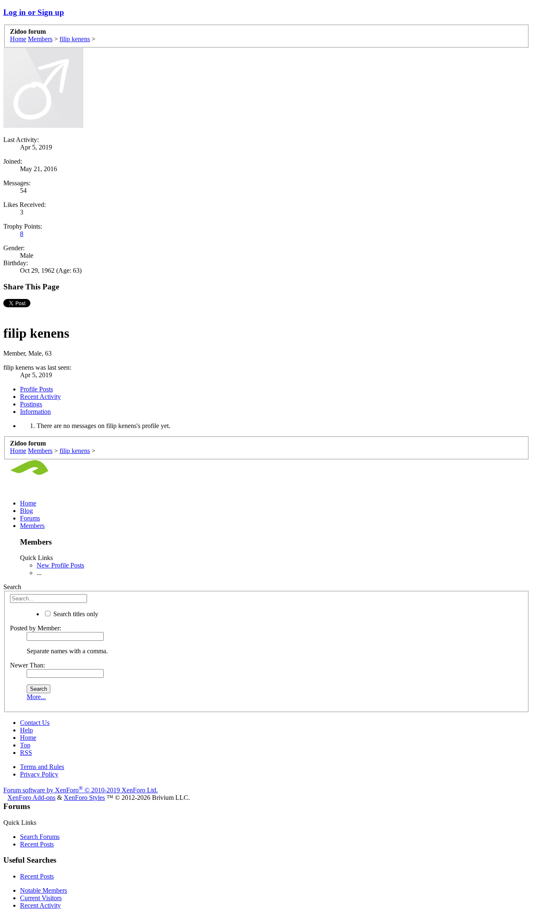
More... (36, 696)
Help (26, 730)
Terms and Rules (42, 766)
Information (35, 411)
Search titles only (75, 613)
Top (25, 745)
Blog (26, 510)
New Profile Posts (60, 565)
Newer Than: (27, 665)
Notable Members (43, 890)
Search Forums (40, 836)
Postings (31, 404)
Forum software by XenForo (80, 790)
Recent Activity (40, 396)
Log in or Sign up (33, 12)
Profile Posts (36, 389)
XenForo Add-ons (31, 797)
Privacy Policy (39, 774)
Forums (30, 518)
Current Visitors (41, 897)
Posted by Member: (35, 628)
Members (32, 525)
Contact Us (35, 722)
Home (28, 503)
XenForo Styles (84, 797)
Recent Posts (37, 844)
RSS (26, 752)
